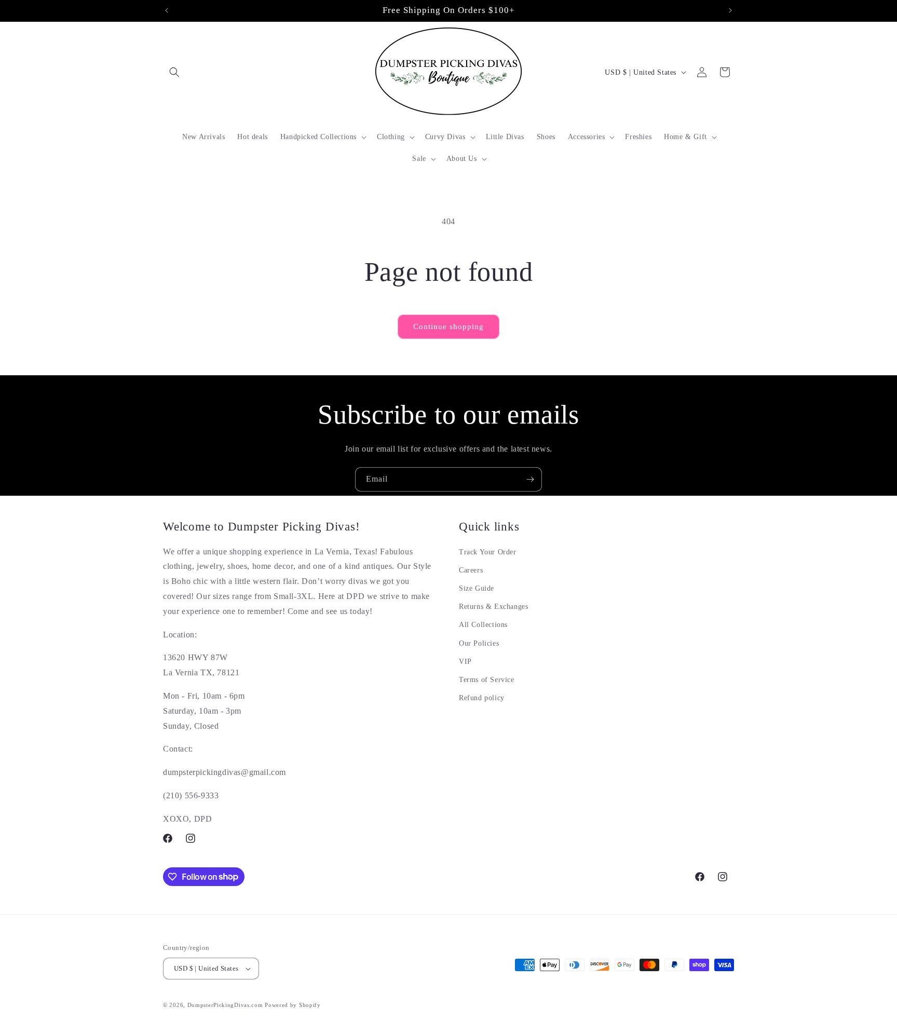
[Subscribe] (530, 479)
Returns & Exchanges (493, 606)
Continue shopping (448, 326)
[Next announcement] (730, 10)
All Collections (483, 625)
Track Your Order (488, 552)
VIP (465, 661)
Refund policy (482, 698)
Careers (471, 570)
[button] (174, 72)
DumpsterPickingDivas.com (225, 1005)
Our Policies (479, 643)
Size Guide (476, 588)
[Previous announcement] (166, 10)
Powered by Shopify (293, 1005)
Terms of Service (486, 680)
